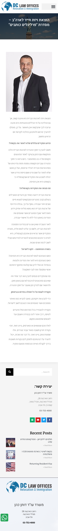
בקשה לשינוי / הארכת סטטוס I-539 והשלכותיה (37, 453)
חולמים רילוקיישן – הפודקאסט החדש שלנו (36, 440)
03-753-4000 (29, 522)
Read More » (47, 445)
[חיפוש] (9, 372)
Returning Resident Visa (41, 463)
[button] (53, 6)
